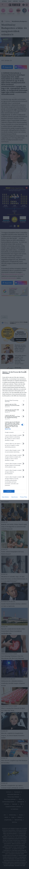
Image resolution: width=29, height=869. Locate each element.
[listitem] (14, 401)
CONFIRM (9, 491)
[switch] (23, 405)
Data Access (14, 497)
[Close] (25, 372)
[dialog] (14, 434)
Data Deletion (5, 497)
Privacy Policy (23, 497)
